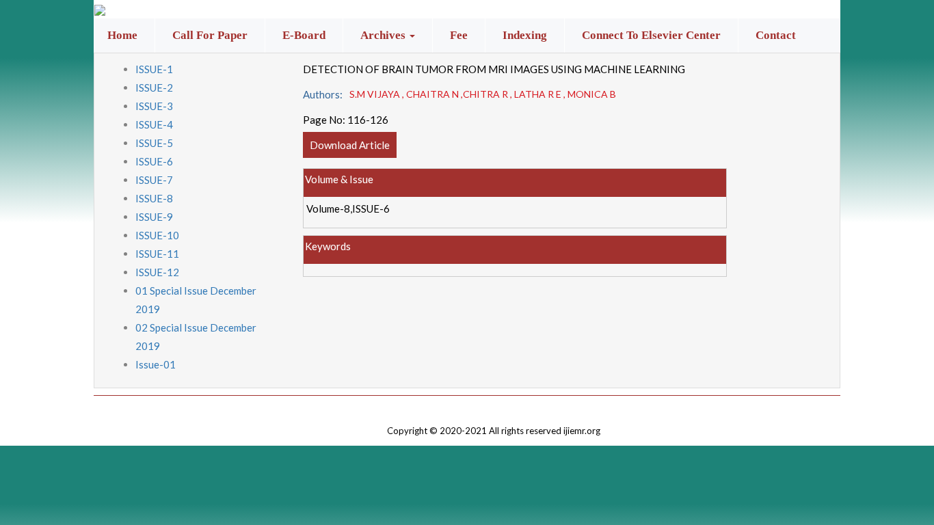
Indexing (525, 35)
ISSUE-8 (154, 198)
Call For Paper (210, 35)
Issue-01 (155, 364)
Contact (776, 35)
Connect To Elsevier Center (651, 35)
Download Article (350, 145)
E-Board (303, 35)
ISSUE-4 (154, 124)
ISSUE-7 (154, 180)
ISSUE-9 (154, 217)
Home (122, 35)
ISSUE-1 (154, 69)
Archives (384, 35)
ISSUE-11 (157, 253)
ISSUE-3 (154, 106)
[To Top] (494, 405)
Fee (459, 35)
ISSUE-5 (154, 143)
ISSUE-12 (157, 272)
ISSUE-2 (154, 87)
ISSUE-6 (154, 161)
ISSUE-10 (157, 235)
